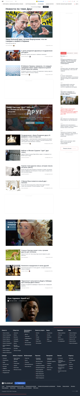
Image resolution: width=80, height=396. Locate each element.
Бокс (37, 335)
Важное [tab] (75, 53)
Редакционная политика (31, 386)
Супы (70, 362)
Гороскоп (5, 358)
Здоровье (60, 330)
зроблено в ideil (75, 391)
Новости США (72, 335)
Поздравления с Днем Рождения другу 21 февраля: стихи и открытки (35, 136)
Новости (4, 330)
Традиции (49, 363)
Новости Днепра (6, 337)
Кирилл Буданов (39, 369)
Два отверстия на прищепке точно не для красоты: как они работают (69, 119)
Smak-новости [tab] (70, 53)
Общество (16, 330)
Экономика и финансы (27, 331)
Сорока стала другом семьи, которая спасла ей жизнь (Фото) (36, 166)
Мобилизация (28, 355)
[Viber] (65, 1)
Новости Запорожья (7, 343)
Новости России (72, 337)
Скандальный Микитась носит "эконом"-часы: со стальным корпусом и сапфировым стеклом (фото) (68, 61)
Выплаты (16, 337)
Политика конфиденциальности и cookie (15, 386)
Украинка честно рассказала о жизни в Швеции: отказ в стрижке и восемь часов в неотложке (69, 126)
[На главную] (40, 1)
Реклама (59, 386)
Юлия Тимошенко (40, 373)
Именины (49, 369)
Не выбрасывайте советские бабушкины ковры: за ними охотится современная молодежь (69, 86)
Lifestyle (4, 355)
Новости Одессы (6, 339)
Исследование (61, 341)
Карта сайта (12, 387)
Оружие (15, 365)
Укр (77, 1)
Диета (59, 337)
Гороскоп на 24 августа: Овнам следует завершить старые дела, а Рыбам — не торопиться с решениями (69, 134)
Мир (69, 330)
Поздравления (6, 372)
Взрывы (15, 361)
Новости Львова (6, 341)
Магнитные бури (6, 370)
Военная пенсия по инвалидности (62, 365)
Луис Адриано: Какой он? (19, 298)
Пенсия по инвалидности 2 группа (61, 361)
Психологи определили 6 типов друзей (35, 265)
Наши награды (66, 386)
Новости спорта (39, 330)
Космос (48, 335)
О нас (3, 386)
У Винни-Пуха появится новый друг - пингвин (34, 182)
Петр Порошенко (39, 371)
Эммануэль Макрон (40, 365)
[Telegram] (67, 1)
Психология (60, 339)
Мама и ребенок (61, 332)
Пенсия (59, 355)
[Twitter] (71, 1)
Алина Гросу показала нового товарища (20, 224)
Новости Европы (73, 332)
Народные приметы (51, 361)
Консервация (72, 360)
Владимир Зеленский (38, 359)
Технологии (49, 332)
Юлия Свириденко (40, 377)
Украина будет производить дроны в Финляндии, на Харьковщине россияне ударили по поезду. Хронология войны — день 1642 (69, 111)
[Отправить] (16, 1)
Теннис (37, 337)
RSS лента (35, 387)
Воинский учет (28, 366)
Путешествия (6, 364)
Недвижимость (28, 338)
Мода (4, 362)
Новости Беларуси (73, 343)
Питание (60, 335)
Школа (15, 343)
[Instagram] (72, 1)
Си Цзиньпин (39, 363)
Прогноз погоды (17, 350)
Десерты (71, 364)
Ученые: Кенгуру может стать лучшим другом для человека (34, 251)
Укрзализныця (28, 344)
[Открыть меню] (3, 1)
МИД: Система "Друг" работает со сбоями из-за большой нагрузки (21, 110)
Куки (39, 6)
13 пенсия (60, 358)
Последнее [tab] (63, 53)
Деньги (26, 334)
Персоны (37, 355)
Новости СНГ (72, 339)
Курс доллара (28, 342)
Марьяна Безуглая (40, 375)
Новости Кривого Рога (6, 346)
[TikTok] (74, 1)
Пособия (16, 348)
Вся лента (63, 56)
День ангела (49, 367)
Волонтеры (16, 367)
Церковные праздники (49, 359)
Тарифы (27, 340)
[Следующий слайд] (79, 4)
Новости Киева (6, 332)
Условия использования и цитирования (46, 386)
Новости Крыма (6, 350)
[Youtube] (69, 1)
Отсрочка (27, 362)
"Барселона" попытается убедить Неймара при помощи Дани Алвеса (36, 281)
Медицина (16, 341)
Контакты (73, 386)
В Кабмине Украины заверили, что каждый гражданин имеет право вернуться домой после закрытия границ (36, 67)
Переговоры (16, 363)
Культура (5, 366)
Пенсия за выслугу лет (62, 371)
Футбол (37, 332)
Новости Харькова (7, 335)
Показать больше (67, 148)
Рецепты (70, 355)
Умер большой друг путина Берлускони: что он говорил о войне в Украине (26, 40)
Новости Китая (72, 341)
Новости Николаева (7, 352)
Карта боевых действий (17, 359)
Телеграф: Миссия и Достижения (24, 387)
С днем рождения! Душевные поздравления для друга (36, 51)
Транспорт (27, 336)
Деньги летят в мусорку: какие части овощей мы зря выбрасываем (68, 142)
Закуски (71, 368)
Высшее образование (17, 346)
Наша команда (5, 387)
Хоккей (37, 339)
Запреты (49, 365)
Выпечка (71, 358)
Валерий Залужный (40, 367)
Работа (15, 335)
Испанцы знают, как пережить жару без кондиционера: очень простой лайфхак (69, 70)
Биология (49, 337)
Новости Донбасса (7, 348)
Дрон (48, 339)
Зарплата (16, 332)
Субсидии (16, 339)
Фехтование (38, 343)
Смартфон (49, 341)
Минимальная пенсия (61, 368)
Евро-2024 (38, 341)
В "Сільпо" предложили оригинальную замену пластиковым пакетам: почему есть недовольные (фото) (69, 77)
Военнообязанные (29, 364)
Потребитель (5, 360)
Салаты (71, 366)
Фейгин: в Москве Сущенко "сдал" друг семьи (35, 151)
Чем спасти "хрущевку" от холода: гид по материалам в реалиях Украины (68, 93)
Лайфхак (5, 368)
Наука (48, 330)
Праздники (49, 355)
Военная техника (17, 369)
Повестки (27, 358)
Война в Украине (18, 355)
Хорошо (45, 6)
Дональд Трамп (39, 361)
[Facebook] (63, 1)
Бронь (26, 360)
